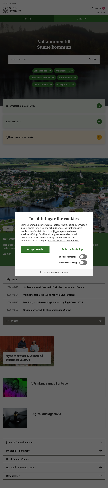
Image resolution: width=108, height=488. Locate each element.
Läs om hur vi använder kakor (63, 240)
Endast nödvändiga (72, 249)
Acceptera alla (35, 249)
